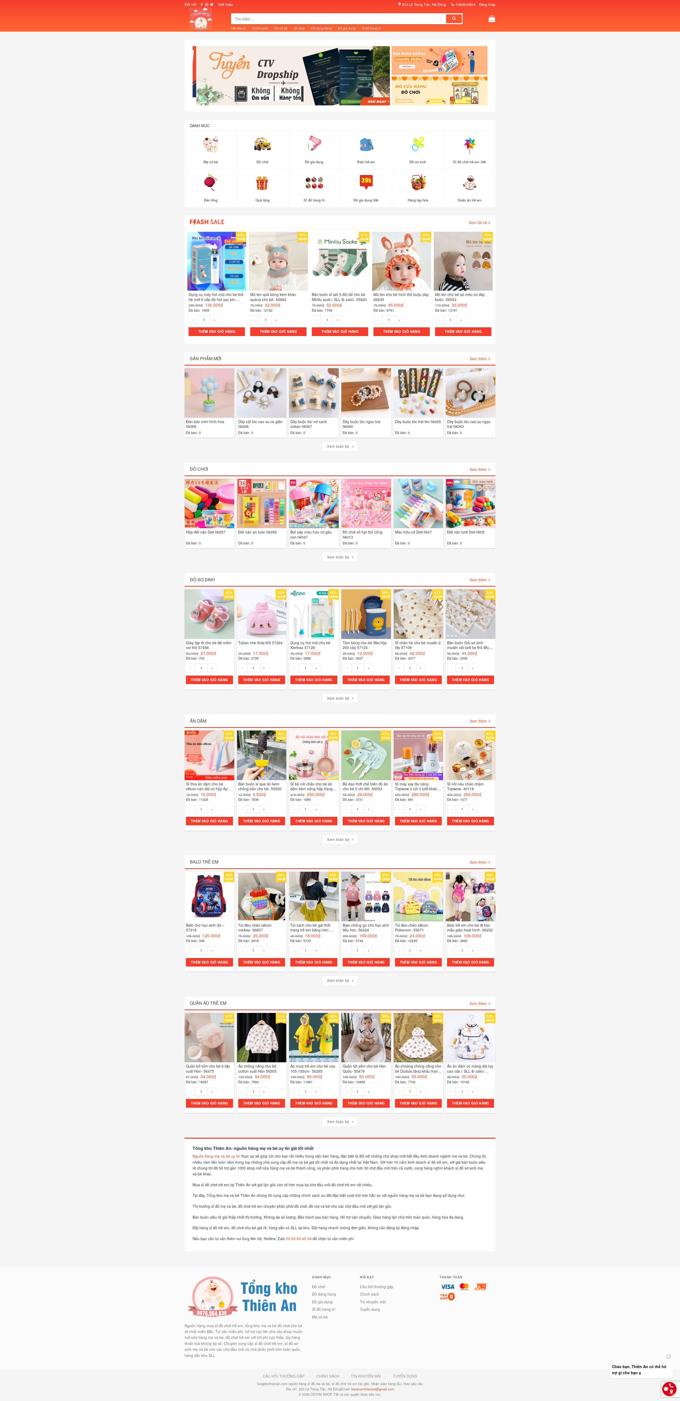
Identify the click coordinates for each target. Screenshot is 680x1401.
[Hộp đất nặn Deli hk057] (209, 503)
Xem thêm (478, 358)
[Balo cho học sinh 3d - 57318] (209, 896)
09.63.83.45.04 (299, 1238)
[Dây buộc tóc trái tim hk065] (418, 393)
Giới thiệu (225, 4)
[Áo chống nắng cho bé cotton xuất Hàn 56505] (262, 1038)
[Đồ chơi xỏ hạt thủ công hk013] (366, 503)
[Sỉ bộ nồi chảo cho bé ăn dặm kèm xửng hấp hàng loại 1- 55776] (314, 755)
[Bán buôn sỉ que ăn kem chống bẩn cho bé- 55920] (262, 755)
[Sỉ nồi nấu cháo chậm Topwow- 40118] (470, 755)
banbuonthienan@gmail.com (372, 1389)
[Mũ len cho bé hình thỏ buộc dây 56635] (401, 261)
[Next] (383, 78)
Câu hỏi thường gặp (376, 1287)
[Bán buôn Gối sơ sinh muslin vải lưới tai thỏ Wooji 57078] (470, 614)
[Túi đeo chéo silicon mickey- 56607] (262, 896)
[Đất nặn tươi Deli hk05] (470, 503)
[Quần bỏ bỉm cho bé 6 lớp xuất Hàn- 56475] (209, 1038)
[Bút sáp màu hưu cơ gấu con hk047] (314, 503)
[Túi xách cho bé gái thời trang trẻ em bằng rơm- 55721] (314, 896)
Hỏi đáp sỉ (238, 28)
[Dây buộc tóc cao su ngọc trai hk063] (470, 393)
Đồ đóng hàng (321, 28)
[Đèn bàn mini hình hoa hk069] (209, 393)
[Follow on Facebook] (201, 5)
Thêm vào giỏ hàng (216, 331)
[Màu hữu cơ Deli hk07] (418, 503)
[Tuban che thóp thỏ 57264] (262, 614)
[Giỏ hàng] (491, 18)
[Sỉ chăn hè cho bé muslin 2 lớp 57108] (418, 614)
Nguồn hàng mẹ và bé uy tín (216, 1156)
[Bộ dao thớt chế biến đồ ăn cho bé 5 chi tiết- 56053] (366, 755)
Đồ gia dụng (347, 28)
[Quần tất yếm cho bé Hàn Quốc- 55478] (366, 1038)
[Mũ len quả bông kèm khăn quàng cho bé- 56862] (278, 261)
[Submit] (454, 18)
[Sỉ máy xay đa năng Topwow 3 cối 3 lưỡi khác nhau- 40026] (418, 755)
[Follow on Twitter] (211, 5)
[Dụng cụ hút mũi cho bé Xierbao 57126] (314, 614)
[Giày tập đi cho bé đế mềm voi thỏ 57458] (209, 614)
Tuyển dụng (370, 1309)
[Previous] (198, 78)
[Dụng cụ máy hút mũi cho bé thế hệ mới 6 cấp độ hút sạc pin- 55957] (216, 261)
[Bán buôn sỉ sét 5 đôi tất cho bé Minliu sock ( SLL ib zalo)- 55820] (340, 261)
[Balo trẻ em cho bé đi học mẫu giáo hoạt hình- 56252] (470, 896)
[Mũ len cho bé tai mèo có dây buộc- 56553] (463, 261)
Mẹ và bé (281, 28)
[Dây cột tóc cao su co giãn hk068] (262, 393)
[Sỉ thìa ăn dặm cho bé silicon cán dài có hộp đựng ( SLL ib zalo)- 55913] (209, 755)
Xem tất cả (478, 222)
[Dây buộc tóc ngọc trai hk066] (366, 393)
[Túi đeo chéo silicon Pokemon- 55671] (418, 896)
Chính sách (260, 28)
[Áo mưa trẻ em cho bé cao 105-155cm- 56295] (314, 1038)
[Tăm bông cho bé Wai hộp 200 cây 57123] (366, 614)
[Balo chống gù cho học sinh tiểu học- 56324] (366, 896)
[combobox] (339, 18)
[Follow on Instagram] (206, 5)
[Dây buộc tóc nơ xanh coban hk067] (314, 393)
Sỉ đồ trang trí (371, 28)
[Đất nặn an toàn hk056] (262, 503)
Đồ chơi (299, 28)
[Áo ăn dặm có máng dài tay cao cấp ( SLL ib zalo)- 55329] (470, 1038)
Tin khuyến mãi (373, 1301)
